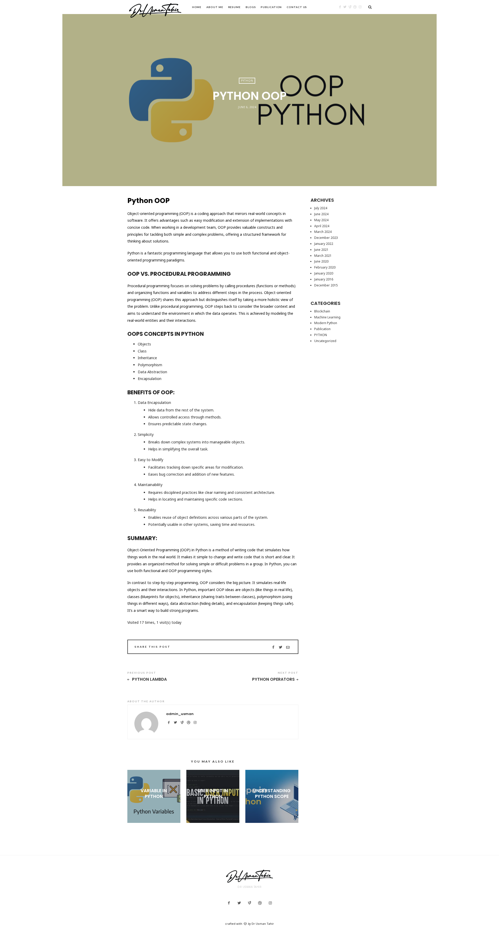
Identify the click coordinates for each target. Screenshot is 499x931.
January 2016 (323, 279)
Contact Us (297, 7)
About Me (214, 7)
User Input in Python (213, 793)
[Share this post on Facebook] (273, 647)
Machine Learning (327, 317)
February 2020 (325, 267)
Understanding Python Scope (272, 793)
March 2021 (323, 255)
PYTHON (247, 80)
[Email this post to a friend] (288, 647)
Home (197, 7)
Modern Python (325, 323)
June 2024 (321, 214)
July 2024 (320, 208)
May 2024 (321, 220)
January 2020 (323, 273)
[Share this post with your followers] (280, 647)
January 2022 (323, 243)
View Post (154, 805)
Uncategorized (325, 341)
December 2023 (326, 237)
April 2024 (321, 226)
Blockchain (322, 311)
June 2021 (321, 249)
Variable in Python (154, 793)
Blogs (251, 7)
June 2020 (321, 261)
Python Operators (273, 679)
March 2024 (323, 232)
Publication (271, 7)
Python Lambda (149, 679)
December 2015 (326, 285)
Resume (234, 7)
